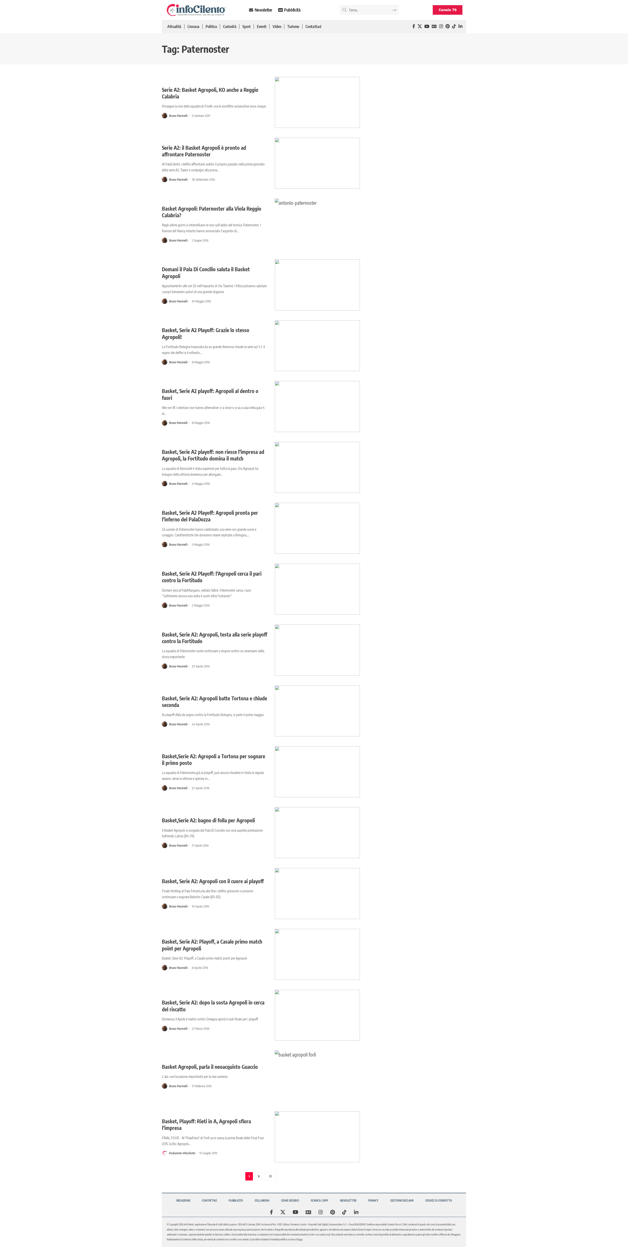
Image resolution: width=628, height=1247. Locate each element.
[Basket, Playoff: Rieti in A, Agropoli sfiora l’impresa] (317, 1136)
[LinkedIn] (460, 26)
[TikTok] (454, 26)
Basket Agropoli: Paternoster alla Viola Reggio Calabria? (211, 211)
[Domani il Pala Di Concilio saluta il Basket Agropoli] (317, 285)
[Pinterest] (447, 26)
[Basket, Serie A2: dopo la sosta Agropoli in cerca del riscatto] (317, 1015)
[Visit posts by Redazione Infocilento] (164, 1153)
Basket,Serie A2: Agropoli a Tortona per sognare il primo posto (213, 759)
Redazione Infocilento (182, 1153)
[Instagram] (441, 26)
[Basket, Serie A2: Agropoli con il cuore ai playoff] (317, 893)
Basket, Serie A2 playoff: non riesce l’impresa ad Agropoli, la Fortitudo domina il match (213, 455)
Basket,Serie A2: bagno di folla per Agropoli (208, 820)
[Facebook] (413, 26)
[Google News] (434, 26)
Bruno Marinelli (178, 116)
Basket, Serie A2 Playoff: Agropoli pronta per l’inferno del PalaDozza (210, 516)
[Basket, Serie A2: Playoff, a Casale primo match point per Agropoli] (317, 954)
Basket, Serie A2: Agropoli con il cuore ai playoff (213, 881)
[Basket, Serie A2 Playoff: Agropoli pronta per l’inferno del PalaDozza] (317, 528)
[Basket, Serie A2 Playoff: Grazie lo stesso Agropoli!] (317, 345)
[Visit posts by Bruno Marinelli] (164, 115)
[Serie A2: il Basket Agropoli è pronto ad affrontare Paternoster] (317, 163)
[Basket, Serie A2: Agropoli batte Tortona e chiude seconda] (317, 710)
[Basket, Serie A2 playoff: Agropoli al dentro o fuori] (317, 406)
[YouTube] (427, 26)
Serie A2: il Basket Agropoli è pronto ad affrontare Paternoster (204, 151)
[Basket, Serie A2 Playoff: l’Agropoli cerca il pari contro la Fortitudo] (317, 589)
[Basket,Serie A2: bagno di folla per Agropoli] (317, 832)
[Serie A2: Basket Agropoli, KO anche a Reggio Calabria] (317, 102)
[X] (419, 26)
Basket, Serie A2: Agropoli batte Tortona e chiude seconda (214, 701)
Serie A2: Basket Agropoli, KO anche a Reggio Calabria (210, 93)
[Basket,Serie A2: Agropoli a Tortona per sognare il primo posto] (317, 771)
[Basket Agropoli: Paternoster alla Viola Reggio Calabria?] (317, 224)
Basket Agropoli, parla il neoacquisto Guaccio (210, 1066)
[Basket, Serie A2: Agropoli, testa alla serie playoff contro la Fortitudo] (317, 650)
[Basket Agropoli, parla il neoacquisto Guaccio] (317, 1075)
